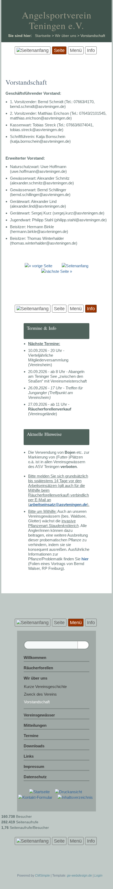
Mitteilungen (35, 725)
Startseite (43, 36)
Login (98, 875)
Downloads (34, 746)
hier (85, 559)
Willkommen (35, 657)
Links (29, 756)
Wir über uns (65, 36)
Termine (31, 735)
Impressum (34, 766)
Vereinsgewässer (39, 715)
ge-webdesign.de (79, 875)
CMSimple (42, 875)
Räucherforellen (38, 668)
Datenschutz (35, 777)
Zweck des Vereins (40, 694)
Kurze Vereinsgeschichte (45, 686)
